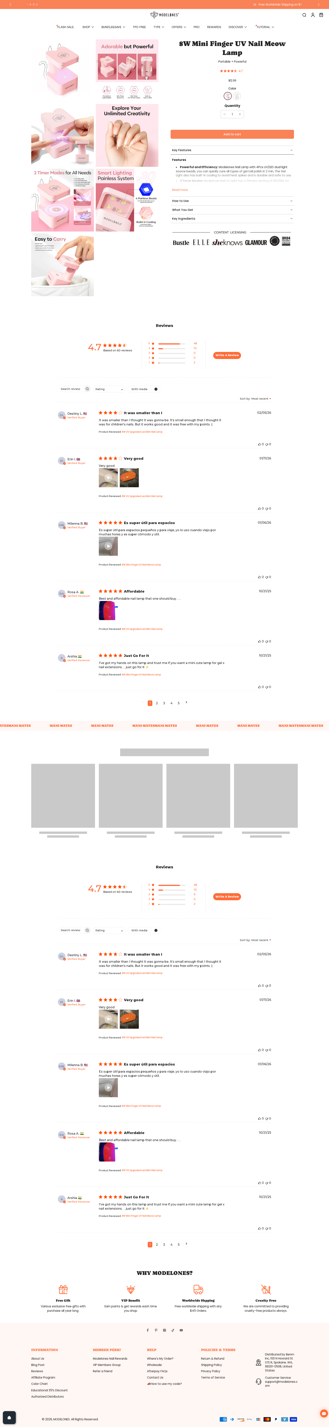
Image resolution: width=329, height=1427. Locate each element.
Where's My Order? (160, 1359)
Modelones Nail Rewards (110, 1359)
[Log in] (312, 15)
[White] (236, 96)
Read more (180, 190)
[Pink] (227, 96)
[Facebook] (148, 1330)
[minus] (224, 114)
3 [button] (164, 703)
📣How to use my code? (164, 1384)
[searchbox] (71, 389)
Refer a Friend (102, 1371)
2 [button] (157, 703)
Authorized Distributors (47, 1397)
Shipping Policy (211, 1365)
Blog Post (38, 1365)
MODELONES (61, 1419)
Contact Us (155, 1377)
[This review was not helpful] (266, 444)
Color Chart (39, 1384)
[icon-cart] (321, 15)
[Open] (9, 1417)
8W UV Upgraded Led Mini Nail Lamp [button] (142, 431)
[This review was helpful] (259, 444)
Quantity (232, 105)
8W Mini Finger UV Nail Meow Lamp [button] (141, 564)
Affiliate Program (43, 1377)
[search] (304, 15)
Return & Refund (212, 1359)
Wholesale (154, 1365)
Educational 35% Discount (49, 1390)
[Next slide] (318, 4)
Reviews (37, 1371)
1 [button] (150, 703)
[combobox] (109, 389)
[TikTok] (173, 1330)
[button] (232, 134)
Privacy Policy (210, 1371)
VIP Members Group (107, 1365)
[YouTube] (181, 1330)
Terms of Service (213, 1377)
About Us (37, 1359)
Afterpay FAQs (157, 1371)
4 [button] (171, 703)
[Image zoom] (62, 70)
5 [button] (179, 703)
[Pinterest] (156, 1330)
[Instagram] (164, 1330)
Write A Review (227, 355)
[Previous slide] (10, 4)
